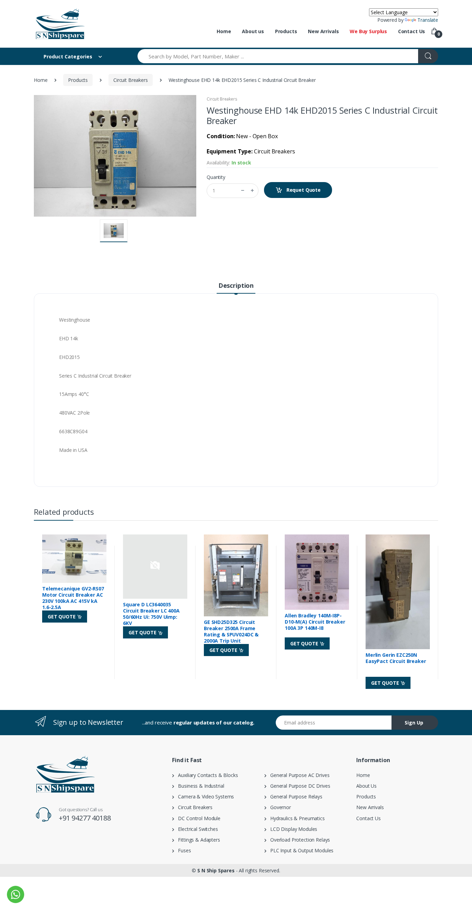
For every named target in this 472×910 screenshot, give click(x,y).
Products (286, 31)
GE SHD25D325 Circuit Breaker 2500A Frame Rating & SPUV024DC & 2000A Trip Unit (231, 631)
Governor (278, 807)
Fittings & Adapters (197, 839)
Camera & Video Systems (204, 796)
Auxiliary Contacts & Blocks (206, 775)
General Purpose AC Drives (298, 775)
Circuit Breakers (130, 80)
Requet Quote (303, 190)
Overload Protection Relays (298, 839)
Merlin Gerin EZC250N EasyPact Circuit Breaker (396, 658)
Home (224, 31)
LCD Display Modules (292, 829)
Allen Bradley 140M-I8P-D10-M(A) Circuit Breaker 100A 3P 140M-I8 (315, 622)
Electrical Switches (196, 829)
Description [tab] (236, 285)
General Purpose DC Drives (298, 786)
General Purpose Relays (294, 796)
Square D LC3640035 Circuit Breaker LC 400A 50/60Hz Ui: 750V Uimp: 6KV (151, 613)
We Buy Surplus (368, 31)
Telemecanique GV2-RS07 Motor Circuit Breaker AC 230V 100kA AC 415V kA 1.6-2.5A (73, 598)
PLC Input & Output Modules (300, 850)
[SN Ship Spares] (60, 24)
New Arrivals (323, 31)
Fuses (182, 850)
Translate (427, 20)
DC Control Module (197, 818)
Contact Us (411, 31)
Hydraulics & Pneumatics (295, 818)
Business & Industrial (199, 786)
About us (253, 31)
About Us (366, 786)
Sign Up (414, 722)
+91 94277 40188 (85, 818)
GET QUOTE (62, 616)
